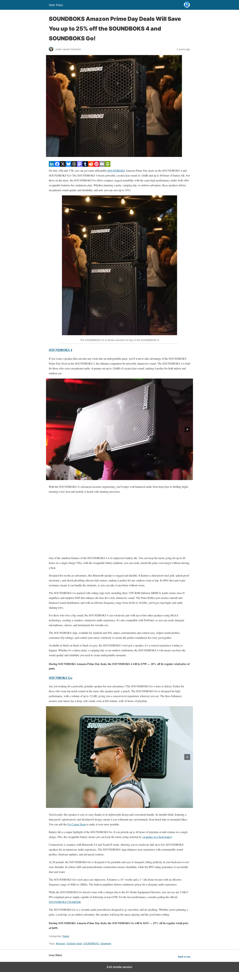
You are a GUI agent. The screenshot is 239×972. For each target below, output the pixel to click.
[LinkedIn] (51, 165)
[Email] (102, 165)
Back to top (184, 956)
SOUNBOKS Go (60, 677)
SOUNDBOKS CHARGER (65, 902)
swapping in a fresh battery (157, 837)
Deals (66, 936)
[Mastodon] (79, 165)
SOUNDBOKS (116, 170)
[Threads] (74, 165)
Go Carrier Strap (76, 824)
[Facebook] (57, 165)
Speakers (105, 943)
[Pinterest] (96, 165)
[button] (187, 429)
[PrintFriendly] (107, 165)
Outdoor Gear (74, 943)
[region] (119, 525)
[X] (63, 165)
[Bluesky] (68, 165)
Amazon (60, 943)
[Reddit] (91, 165)
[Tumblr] (85, 165)
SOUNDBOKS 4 (60, 349)
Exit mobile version (119, 967)
